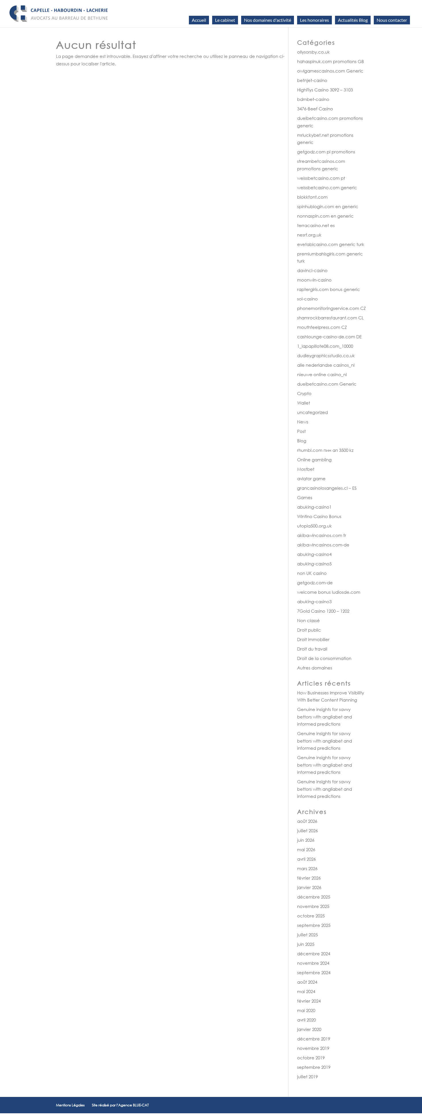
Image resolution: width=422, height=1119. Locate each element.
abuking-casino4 (314, 554)
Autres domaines (314, 668)
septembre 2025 (313, 925)
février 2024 (309, 1001)
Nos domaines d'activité (267, 20)
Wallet (303, 403)
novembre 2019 (313, 1048)
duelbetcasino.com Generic (327, 384)
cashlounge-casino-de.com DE (329, 336)
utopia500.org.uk (314, 526)
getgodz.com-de (315, 582)
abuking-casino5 (314, 564)
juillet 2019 (307, 1076)
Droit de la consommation (324, 658)
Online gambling (314, 459)
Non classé (308, 620)
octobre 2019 (311, 1058)
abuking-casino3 (314, 601)
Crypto (304, 393)
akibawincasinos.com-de (323, 545)
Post (301, 431)
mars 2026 (307, 868)
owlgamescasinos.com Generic (330, 71)
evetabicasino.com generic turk (330, 244)
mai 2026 (306, 849)
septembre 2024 (313, 972)
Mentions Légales (70, 1105)
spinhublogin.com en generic (327, 206)
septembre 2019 (313, 1067)
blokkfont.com (312, 197)
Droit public (309, 630)
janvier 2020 (309, 1029)
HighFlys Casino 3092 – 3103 (325, 90)
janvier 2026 (309, 887)
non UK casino (312, 573)
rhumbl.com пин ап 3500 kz (325, 450)
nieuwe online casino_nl (322, 374)
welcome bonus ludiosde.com (328, 592)
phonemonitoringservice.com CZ (331, 308)
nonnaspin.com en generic (325, 216)
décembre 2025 (313, 897)
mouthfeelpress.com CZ (322, 327)
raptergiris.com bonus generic (328, 289)
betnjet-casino (312, 80)
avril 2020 (306, 1020)
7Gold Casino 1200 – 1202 (323, 611)
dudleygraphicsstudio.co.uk (326, 355)
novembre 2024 (313, 963)
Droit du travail (312, 649)
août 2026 (307, 821)
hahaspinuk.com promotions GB (330, 61)
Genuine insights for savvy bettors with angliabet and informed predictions (324, 716)
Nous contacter (392, 20)
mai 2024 (306, 991)
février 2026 (309, 878)
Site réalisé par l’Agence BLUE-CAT (120, 1105)
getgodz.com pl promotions (326, 152)
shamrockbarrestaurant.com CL (330, 318)
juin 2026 (305, 840)
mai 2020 (306, 1010)
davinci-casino (312, 270)
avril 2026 (306, 859)
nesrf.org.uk (309, 235)
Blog (301, 441)
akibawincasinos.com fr (321, 535)
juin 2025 (305, 944)
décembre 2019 (313, 1039)
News (302, 422)
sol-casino (307, 299)
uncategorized (312, 412)
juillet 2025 (307, 935)
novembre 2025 (313, 906)
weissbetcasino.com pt (321, 178)
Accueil (199, 20)
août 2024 (307, 982)
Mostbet (305, 469)
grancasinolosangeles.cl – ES (327, 488)
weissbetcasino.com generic (327, 187)
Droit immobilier (313, 639)
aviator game (311, 478)
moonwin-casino (314, 280)
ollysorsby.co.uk (313, 52)
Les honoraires (314, 20)
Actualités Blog (353, 20)
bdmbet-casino (313, 99)
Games (304, 497)
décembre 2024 (313, 953)
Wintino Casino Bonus (319, 516)
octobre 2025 (311, 916)
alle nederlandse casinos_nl (326, 365)
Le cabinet (225, 20)
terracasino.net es (316, 225)
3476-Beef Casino (315, 109)
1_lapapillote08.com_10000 (325, 346)
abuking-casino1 (314, 507)
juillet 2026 (307, 830)
